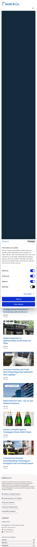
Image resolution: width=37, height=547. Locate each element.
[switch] (32, 276)
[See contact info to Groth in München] (18, 543)
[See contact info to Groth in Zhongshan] (18, 546)
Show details (27, 294)
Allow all (18, 299)
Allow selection (18, 304)
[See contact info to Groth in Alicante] (18, 540)
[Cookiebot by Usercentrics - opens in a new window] (27, 242)
